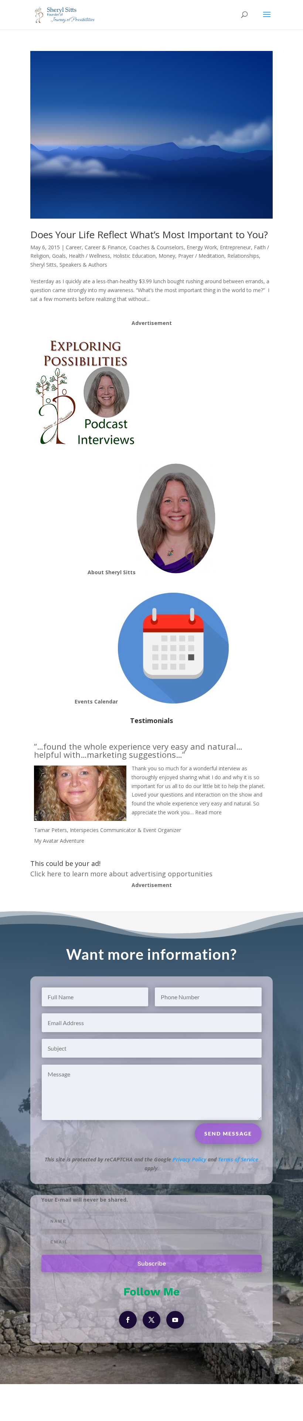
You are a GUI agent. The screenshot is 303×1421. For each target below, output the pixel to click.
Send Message (228, 1133)
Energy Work (202, 247)
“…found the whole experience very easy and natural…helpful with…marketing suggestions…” (138, 750)
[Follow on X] (151, 1320)
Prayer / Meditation (201, 255)
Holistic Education (134, 255)
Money (167, 255)
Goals (59, 255)
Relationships (243, 255)
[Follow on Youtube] (175, 1320)
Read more (208, 812)
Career (74, 247)
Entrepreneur (235, 247)
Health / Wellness (89, 255)
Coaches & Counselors (156, 247)
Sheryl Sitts (43, 264)
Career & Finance (105, 247)
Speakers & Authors (83, 264)
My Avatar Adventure (59, 840)
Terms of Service (238, 1159)
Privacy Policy (189, 1159)
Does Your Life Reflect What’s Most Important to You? (149, 234)
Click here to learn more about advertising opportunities (121, 873)
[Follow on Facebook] (128, 1320)
